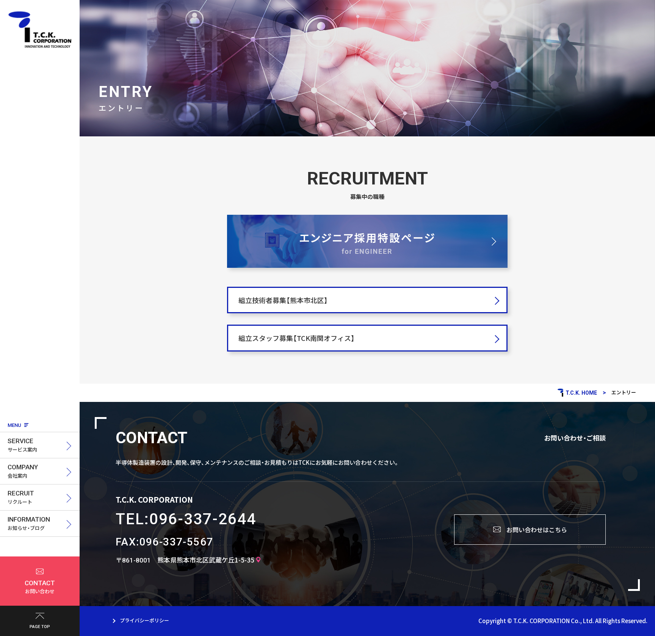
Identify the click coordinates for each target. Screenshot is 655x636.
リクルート (21, 497)
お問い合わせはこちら (536, 529)
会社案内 (23, 471)
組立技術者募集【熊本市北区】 (283, 300)
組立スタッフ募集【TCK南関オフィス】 (296, 338)
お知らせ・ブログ (29, 523)
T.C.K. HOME (581, 393)
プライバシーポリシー (144, 620)
